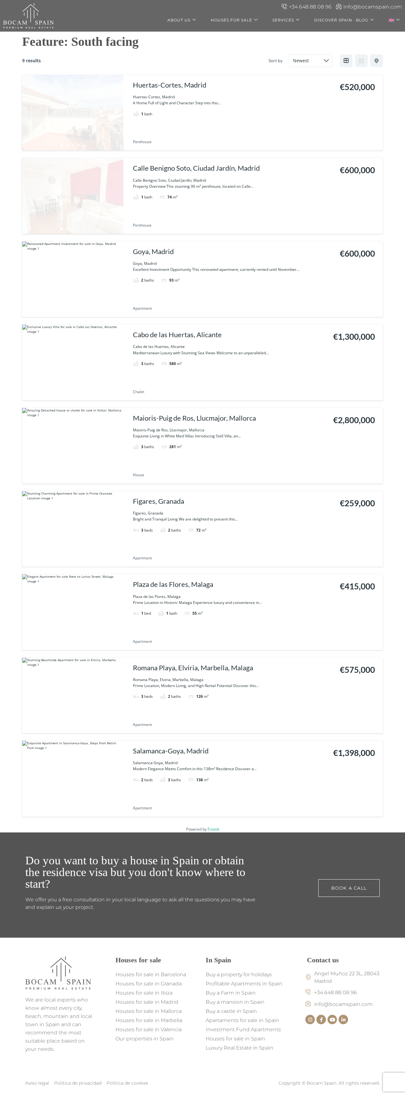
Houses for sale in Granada (148, 984)
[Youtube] (332, 1019)
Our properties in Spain (144, 1039)
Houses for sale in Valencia (148, 1029)
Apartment (142, 308)
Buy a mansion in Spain (235, 1002)
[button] (18, 1077)
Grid (346, 60)
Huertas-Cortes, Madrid (169, 85)
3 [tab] (73, 145)
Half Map (376, 60)
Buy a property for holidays (239, 974)
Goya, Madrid (153, 251)
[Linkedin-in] (343, 1019)
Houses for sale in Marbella (148, 1020)
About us (178, 20)
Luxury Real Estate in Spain (239, 1048)
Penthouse (142, 141)
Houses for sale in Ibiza (143, 993)
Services (283, 20)
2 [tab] (67, 145)
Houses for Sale (231, 20)
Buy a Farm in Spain (231, 993)
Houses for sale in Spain (235, 1039)
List (361, 60)
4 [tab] (78, 145)
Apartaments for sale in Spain (242, 1020)
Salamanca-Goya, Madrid (171, 750)
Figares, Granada (158, 501)
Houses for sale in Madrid (146, 1002)
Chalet (138, 391)
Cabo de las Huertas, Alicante (177, 334)
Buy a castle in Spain (231, 1011)
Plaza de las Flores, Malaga (173, 584)
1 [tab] (61, 145)
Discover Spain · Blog (341, 20)
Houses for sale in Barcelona (150, 974)
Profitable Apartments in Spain (244, 984)
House (138, 475)
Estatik (213, 829)
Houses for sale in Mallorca (148, 1011)
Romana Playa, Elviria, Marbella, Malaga (193, 667)
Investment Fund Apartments (243, 1029)
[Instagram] (310, 1019)
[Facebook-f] (321, 1019)
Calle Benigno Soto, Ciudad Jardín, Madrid (196, 168)
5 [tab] (84, 145)
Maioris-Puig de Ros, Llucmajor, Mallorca (194, 418)
